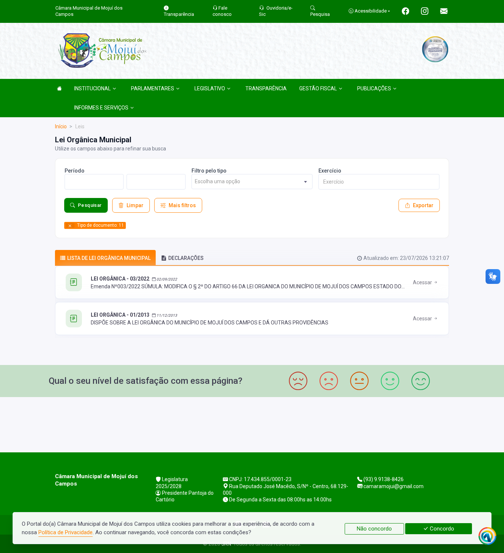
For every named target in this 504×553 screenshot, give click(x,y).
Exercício (329, 171)
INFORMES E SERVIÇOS (101, 108)
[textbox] (252, 181)
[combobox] (252, 181)
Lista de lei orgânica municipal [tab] (109, 258)
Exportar (423, 205)
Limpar (135, 205)
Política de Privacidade (65, 532)
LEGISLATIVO (209, 88)
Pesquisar (90, 205)
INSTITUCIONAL (92, 88)
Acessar (423, 282)
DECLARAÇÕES (186, 258)
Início (61, 126)
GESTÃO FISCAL (318, 88)
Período (74, 171)
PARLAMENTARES (152, 88)
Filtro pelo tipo (209, 171)
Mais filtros (182, 205)
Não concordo (374, 528)
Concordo (441, 528)
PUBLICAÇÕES (374, 88)
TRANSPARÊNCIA (266, 88)
